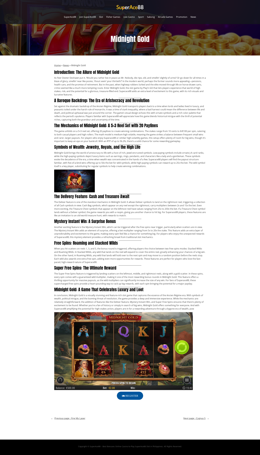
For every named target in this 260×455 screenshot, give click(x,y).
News (66, 65)
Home (57, 65)
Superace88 (125, 91)
